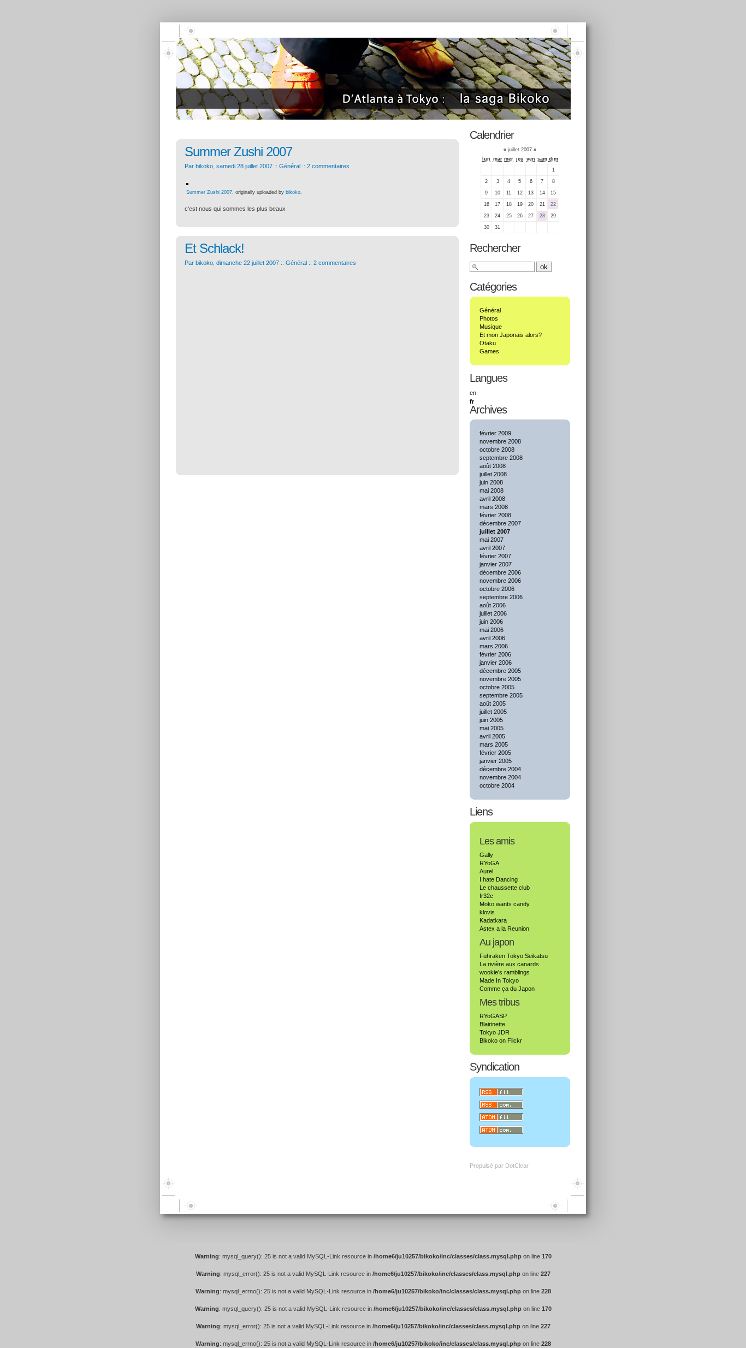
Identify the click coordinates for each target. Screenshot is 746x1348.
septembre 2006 (501, 597)
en (473, 392)
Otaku (487, 343)
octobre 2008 (496, 449)
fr (472, 401)
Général (289, 166)
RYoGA (489, 863)
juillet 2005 (493, 711)
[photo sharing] (187, 183)
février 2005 (495, 752)
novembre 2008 (500, 441)
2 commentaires (328, 166)
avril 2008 (492, 498)
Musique (490, 326)
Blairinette (492, 1024)
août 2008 (492, 466)
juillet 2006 (493, 613)
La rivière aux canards (509, 964)
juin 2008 (491, 482)
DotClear (517, 1165)
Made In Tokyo (499, 980)
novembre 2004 (500, 777)
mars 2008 (493, 507)
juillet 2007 (494, 531)
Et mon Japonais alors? (510, 335)
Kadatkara (493, 920)
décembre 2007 (500, 523)
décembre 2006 (500, 572)
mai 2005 (491, 728)
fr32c (486, 895)
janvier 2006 (495, 662)
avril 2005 (492, 736)
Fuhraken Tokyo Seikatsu (513, 956)
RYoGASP (493, 1016)
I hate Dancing (498, 879)
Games (489, 351)
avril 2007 (492, 548)
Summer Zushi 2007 (238, 151)
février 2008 (495, 515)
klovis (487, 912)
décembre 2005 (500, 670)
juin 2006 (491, 621)
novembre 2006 (500, 580)
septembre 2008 (501, 457)
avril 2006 (492, 638)
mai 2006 (491, 629)
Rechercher (495, 248)
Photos (488, 318)
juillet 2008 (493, 474)
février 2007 (495, 556)
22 (553, 204)
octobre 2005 (496, 687)
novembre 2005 (500, 679)
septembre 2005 (501, 695)
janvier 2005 (495, 761)
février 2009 (495, 433)
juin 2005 (491, 720)
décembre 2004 (500, 769)
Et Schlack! (214, 248)
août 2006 (492, 605)
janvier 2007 (495, 564)
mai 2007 (491, 539)
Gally (486, 855)
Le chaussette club (504, 887)
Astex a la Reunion (504, 928)
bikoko (293, 192)
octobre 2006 (496, 589)
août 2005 (492, 703)
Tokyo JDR (494, 1032)
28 (542, 215)
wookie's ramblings (504, 972)
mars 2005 (493, 744)
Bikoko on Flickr (500, 1040)
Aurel (486, 871)
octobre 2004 (496, 785)
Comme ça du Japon (507, 988)
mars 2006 (493, 646)
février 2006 (495, 654)
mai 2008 (491, 490)
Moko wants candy (504, 904)
